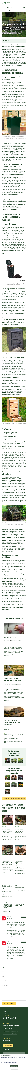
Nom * (3, 971)
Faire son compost (19, 7)
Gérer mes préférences (14, 1068)
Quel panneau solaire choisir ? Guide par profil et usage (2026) (13, 722)
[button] (14, 41)
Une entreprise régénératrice (10, 1034)
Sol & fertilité (10, 7)
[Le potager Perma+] (7, 760)
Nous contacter (6, 1040)
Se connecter (8, 1045)
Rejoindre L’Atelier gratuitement (10, 1031)
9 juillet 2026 (6, 684)
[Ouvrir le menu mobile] (25, 3)
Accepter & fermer (14, 1066)
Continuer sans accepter (6, 1055)
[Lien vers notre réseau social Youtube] (11, 1018)
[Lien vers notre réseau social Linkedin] (4, 1018)
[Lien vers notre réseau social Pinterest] (15, 1018)
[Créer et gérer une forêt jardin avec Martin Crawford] (20, 760)
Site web (4, 980)
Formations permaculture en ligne (11, 1025)
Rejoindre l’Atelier (7, 1028)
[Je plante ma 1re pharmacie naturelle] (7, 777)
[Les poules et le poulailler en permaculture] (14, 777)
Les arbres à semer (10, 637)
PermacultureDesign (14, 640)
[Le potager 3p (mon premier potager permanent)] (7, 784)
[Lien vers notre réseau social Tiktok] (13, 1018)
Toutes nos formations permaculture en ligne (14, 798)
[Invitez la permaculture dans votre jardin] (14, 760)
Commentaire (5, 985)
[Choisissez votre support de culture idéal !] (14, 784)
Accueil (3, 7)
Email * (3, 976)
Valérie (8, 941)
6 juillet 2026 (6, 727)
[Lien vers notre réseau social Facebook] (6, 1018)
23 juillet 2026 (6, 640)
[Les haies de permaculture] (20, 777)
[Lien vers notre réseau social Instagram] (8, 1018)
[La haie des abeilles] (7, 791)
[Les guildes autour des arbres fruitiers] (20, 784)
